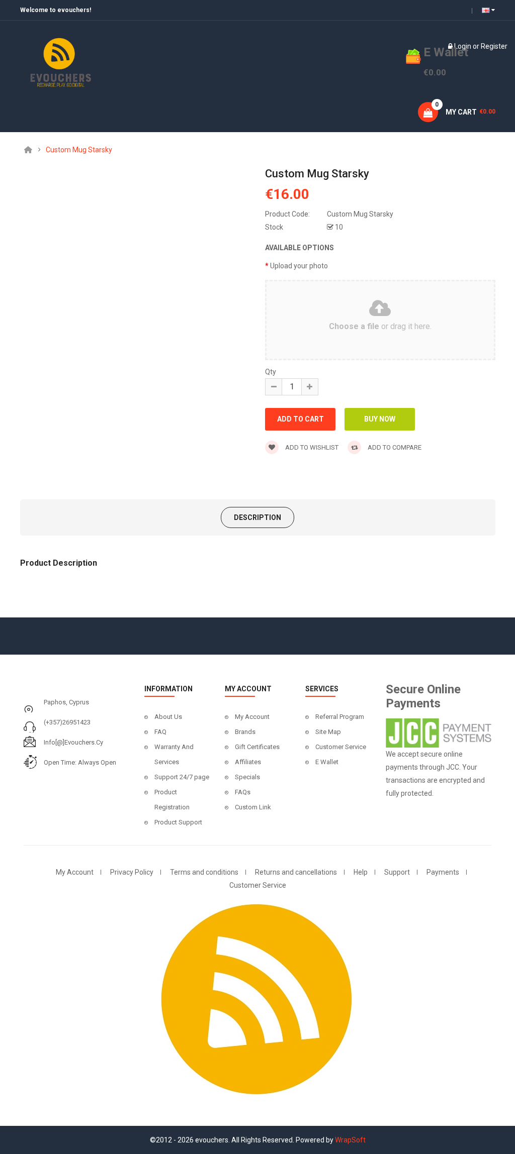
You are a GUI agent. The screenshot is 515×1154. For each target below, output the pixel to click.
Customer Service (340, 747)
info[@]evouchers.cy (73, 742)
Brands (245, 732)
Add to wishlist (311, 447)
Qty (270, 372)
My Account (252, 716)
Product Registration (172, 799)
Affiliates (248, 762)
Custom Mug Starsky (79, 149)
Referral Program (339, 716)
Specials (247, 777)
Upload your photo (299, 266)
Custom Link (253, 807)
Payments (442, 872)
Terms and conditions (204, 872)
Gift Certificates (257, 747)
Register (494, 46)
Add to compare (393, 447)
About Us (168, 716)
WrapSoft (350, 1140)
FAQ (160, 732)
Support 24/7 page (181, 777)
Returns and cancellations (296, 872)
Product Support (178, 822)
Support (397, 872)
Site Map (328, 732)
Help (361, 872)
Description (257, 517)
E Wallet (326, 762)
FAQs (242, 792)
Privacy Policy (131, 872)
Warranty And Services (174, 754)
